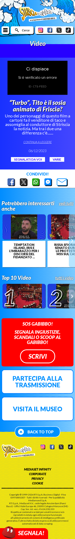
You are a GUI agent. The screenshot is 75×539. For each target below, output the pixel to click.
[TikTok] (68, 30)
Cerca (25, 30)
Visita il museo (37, 409)
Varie (57, 159)
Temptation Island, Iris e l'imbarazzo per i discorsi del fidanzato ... (24, 251)
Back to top (41, 431)
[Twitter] (59, 30)
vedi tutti (66, 203)
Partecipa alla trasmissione (37, 382)
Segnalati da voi (28, 159)
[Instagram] (40, 30)
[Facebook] (49, 30)
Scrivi (37, 356)
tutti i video (64, 277)
